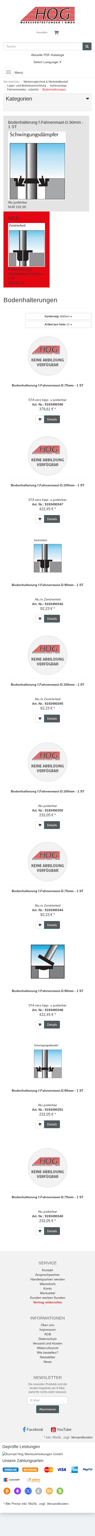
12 (57, 324)
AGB (47, 1334)
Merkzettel (47, 1293)
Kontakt (47, 1270)
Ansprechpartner (47, 1275)
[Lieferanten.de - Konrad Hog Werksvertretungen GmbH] (32, 1454)
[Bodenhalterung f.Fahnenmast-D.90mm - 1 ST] (47, 555)
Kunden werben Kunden (47, 1297)
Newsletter (47, 1357)
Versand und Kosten (47, 1343)
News (48, 1362)
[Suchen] (87, 46)
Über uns (47, 1325)
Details (52, 419)
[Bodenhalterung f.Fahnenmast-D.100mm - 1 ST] (47, 455)
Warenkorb (48, 1284)
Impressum (47, 1329)
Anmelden (42, 32)
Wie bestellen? (47, 1352)
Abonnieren (47, 1409)
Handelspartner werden (47, 1279)
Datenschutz (48, 1339)
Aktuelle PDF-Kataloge (47, 55)
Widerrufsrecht (47, 1348)
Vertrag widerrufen (47, 1302)
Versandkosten (82, 1437)
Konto (47, 1288)
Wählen (57, 316)
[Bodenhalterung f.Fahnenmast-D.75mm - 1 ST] (47, 356)
